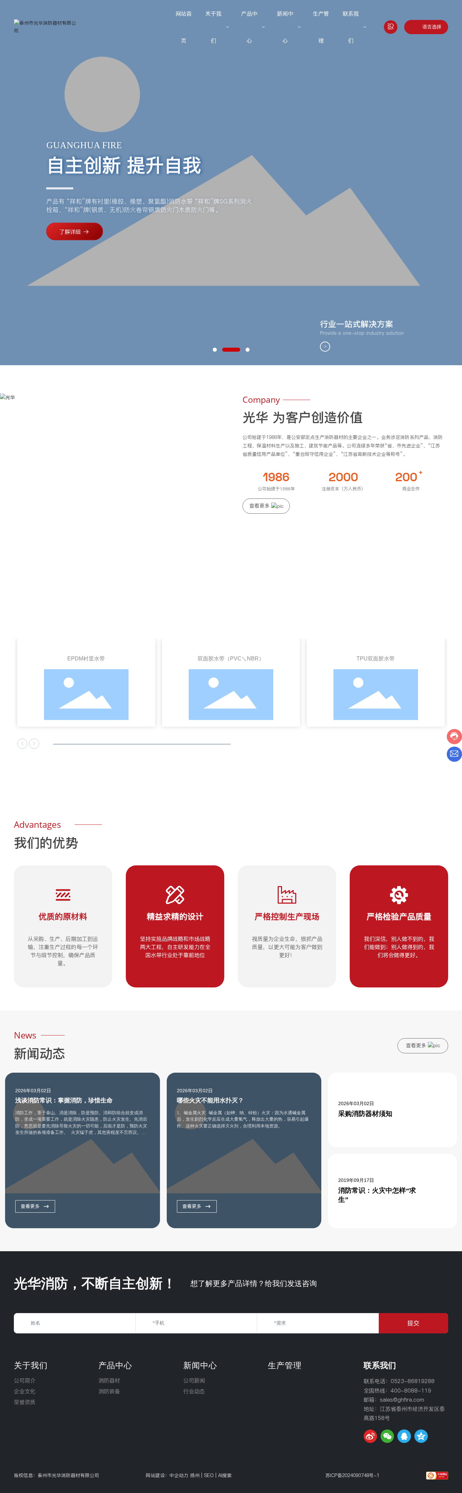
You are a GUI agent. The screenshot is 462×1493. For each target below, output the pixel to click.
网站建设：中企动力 (167, 1475)
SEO (209, 1475)
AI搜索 (225, 1475)
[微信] (387, 1436)
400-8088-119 (411, 1390)
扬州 (195, 1475)
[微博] (370, 1436)
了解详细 (70, 231)
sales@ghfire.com (402, 1399)
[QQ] (404, 1436)
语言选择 (431, 26)
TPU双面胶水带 (375, 658)
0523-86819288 (413, 1381)
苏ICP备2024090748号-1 (352, 1475)
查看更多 (30, 1206)
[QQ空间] (421, 1436)
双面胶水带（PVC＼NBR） (231, 658)
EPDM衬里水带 (86, 658)
